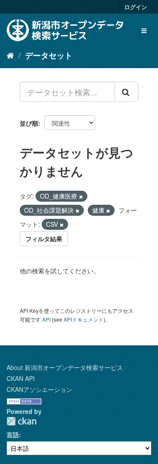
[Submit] (126, 92)
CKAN (21, 421)
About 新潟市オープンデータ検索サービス (65, 367)
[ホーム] (10, 55)
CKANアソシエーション (39, 389)
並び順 (29, 123)
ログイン (135, 7)
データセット (48, 55)
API (46, 319)
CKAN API (21, 378)
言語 (13, 434)
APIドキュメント (84, 319)
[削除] (81, 196)
